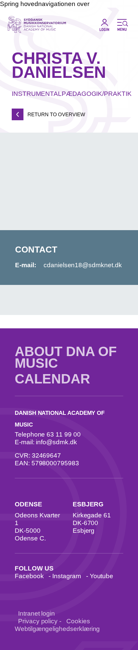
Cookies (78, 621)
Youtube (102, 576)
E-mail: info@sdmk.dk (46, 442)
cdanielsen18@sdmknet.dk (83, 265)
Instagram (66, 576)
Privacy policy (38, 621)
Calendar (52, 379)
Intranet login (36, 613)
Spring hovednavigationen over (44, 3)
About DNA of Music (66, 357)
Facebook (29, 576)
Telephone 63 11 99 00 (48, 434)
